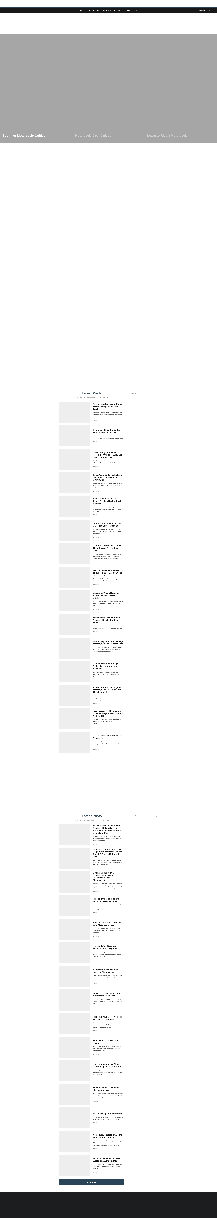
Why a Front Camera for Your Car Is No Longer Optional (107, 524)
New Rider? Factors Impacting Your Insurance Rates (107, 1136)
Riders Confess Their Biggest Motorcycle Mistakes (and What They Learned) (108, 689)
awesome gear (94, 271)
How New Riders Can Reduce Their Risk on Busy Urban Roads (107, 548)
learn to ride (124, 271)
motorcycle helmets (104, 271)
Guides (82, 10)
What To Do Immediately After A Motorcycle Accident (107, 994)
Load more (91, 1182)
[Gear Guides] (54, 783)
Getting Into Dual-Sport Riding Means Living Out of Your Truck (108, 406)
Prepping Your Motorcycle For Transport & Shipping (107, 1018)
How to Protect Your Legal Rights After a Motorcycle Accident (105, 666)
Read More (96, 420)
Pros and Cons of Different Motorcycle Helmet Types (106, 900)
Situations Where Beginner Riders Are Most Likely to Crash (106, 595)
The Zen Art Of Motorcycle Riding (105, 1041)
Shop (135, 10)
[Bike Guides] (162, 783)
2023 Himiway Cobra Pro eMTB (108, 1113)
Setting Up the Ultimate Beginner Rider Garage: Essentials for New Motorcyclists (104, 876)
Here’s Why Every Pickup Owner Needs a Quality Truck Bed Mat (107, 501)
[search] (138, 265)
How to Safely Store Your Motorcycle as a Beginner (105, 947)
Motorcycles (108, 10)
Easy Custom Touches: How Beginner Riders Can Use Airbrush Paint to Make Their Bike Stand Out (107, 829)
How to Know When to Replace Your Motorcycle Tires (108, 923)
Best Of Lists (94, 10)
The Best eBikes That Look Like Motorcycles (106, 1088)
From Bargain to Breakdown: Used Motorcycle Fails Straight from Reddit (108, 713)
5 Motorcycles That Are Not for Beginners (107, 737)
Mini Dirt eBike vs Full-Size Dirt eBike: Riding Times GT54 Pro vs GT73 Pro (108, 572)
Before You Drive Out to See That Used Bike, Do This (106, 431)
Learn (127, 10)
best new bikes (115, 271)
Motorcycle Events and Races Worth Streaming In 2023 (107, 1159)
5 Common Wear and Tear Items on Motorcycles (105, 971)
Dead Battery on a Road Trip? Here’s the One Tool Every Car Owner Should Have (107, 454)
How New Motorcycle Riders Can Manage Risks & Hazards (107, 1065)
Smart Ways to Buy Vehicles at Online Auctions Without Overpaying (107, 477)
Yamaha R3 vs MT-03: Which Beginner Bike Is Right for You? (106, 620)
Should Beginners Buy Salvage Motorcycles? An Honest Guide (108, 642)
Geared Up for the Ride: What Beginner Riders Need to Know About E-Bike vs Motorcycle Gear (108, 853)
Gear (119, 10)
